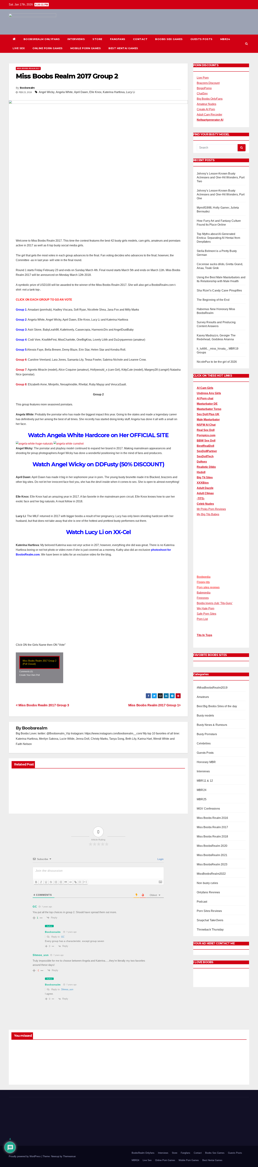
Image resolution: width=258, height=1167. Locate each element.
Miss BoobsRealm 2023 (212, 864)
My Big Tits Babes (208, 514)
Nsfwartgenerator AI (210, 119)
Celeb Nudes (205, 503)
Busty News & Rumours (212, 724)
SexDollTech (205, 456)
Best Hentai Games (123, 48)
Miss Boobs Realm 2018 (212, 836)
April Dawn (81, 92)
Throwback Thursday (210, 929)
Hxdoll (201, 472)
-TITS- (201, 498)
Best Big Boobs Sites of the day (217, 706)
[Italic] (41, 882)
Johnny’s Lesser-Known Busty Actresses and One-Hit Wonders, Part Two (220, 177)
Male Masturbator (208, 419)
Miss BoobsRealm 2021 (212, 855)
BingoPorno (204, 88)
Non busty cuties (207, 883)
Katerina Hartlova (114, 92)
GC (62, 936)
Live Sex (19, 48)
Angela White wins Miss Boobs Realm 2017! (34, 794)
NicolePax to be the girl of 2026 (217, 361)
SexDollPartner (207, 451)
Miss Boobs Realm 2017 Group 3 (43, 705)
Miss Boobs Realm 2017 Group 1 (153, 705)
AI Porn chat (205, 398)
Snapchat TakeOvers (210, 920)
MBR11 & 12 (205, 780)
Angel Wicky (46, 92)
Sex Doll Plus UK (208, 414)
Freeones (203, 597)
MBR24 (225, 39)
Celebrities (204, 743)
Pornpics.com (206, 435)
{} (80, 881)
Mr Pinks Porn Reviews (211, 509)
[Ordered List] (55, 882)
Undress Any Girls (209, 393)
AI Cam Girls (205, 387)
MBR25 (201, 799)
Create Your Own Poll (29, 675)
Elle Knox (95, 92)
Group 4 (21, 339)
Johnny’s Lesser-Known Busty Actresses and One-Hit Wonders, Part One (220, 194)
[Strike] (50, 882)
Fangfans (117, 39)
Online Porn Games (47, 48)
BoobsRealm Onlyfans (42, 39)
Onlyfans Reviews (208, 892)
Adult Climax (205, 493)
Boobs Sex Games (169, 39)
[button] (246, 43)
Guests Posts (201, 39)
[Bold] (36, 882)
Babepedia (203, 592)
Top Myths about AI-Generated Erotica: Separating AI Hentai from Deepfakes (218, 237)
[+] (85, 881)
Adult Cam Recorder (209, 114)
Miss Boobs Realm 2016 (212, 817)
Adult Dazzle (205, 487)
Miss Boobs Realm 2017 (28, 68)
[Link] (75, 882)
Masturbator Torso (209, 408)
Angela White (64, 92)
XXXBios (203, 482)
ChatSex (202, 93)
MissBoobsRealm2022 (211, 873)
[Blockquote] (65, 882)
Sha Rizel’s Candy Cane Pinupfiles (219, 290)
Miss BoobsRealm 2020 (212, 845)
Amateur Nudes (206, 104)
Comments (26, 671)
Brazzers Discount (208, 82)
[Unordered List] (60, 882)
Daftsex (202, 461)
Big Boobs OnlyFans (210, 98)
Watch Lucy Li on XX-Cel (98, 532)
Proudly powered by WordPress (25, 1156)
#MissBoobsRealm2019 (212, 687)
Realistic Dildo (206, 466)
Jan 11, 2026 (85, 1072)
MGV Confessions (208, 808)
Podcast (202, 901)
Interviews (76, 39)
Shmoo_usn (67, 989)
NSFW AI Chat (206, 424)
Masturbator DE (207, 403)
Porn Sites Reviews (209, 910)
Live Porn (203, 77)
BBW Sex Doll (206, 440)
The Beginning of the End (213, 299)
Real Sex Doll (205, 430)
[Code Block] (70, 882)
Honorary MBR (206, 762)
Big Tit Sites (205, 477)
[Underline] (46, 882)
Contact (140, 39)
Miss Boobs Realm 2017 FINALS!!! (93, 792)
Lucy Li (130, 92)
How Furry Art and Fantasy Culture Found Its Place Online (218, 1066)
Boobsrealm (27, 87)
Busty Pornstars (207, 734)
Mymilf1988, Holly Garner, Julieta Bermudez (153, 1066)
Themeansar (69, 1156)
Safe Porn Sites (206, 613)
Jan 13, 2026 (25, 1072)
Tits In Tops (204, 635)
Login (160, 859)
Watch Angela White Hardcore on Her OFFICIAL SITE (98, 435)
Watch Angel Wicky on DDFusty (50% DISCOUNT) (98, 464)
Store (97, 39)
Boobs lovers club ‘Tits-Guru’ (215, 603)
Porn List (202, 618)
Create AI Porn (206, 109)
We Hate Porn (205, 608)
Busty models (205, 715)
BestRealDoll (205, 445)
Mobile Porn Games (85, 48)
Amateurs (203, 696)
